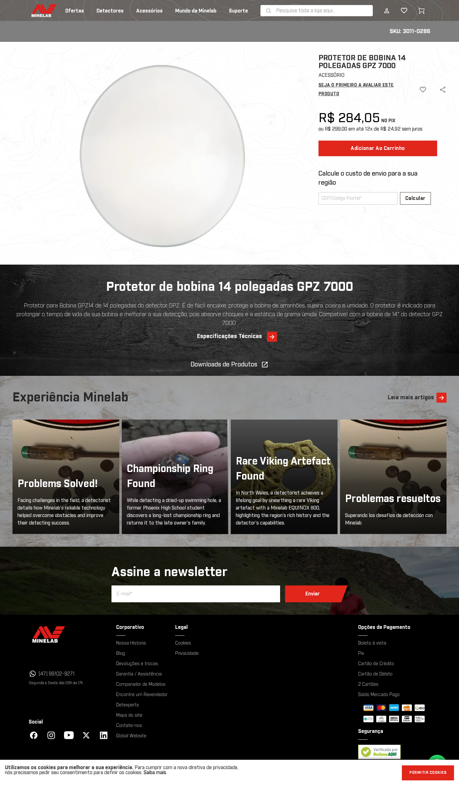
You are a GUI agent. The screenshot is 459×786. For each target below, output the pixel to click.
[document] (229, 772)
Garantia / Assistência (139, 674)
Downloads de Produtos (223, 364)
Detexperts (127, 705)
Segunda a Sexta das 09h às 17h (56, 683)
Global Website (131, 736)
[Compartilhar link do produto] (443, 89)
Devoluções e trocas (137, 664)
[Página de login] (386, 10)
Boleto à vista (372, 643)
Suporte (238, 10)
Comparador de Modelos (140, 684)
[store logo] (35, 10)
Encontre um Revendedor (142, 695)
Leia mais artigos (411, 397)
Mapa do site (129, 715)
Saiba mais (155, 772)
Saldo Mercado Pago (379, 695)
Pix (361, 653)
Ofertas (74, 10)
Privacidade (187, 653)
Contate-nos (129, 726)
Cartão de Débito (375, 674)
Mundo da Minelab (195, 10)
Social (36, 721)
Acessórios (149, 10)
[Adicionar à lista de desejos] (420, 89)
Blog (120, 653)
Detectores (110, 10)
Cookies (183, 643)
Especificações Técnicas (229, 336)
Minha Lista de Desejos (399, 10)
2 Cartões (368, 684)
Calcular (415, 198)
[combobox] (323, 10)
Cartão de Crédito (376, 664)
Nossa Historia (131, 643)
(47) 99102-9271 (57, 673)
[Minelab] (69, 634)
